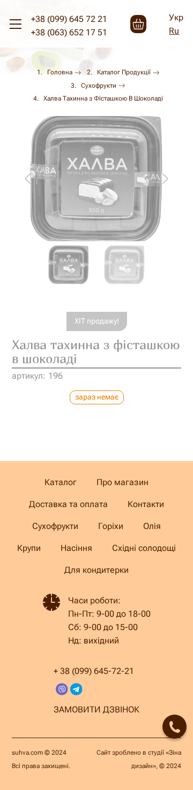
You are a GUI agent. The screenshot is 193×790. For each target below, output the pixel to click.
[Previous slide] (28, 178)
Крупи (29, 548)
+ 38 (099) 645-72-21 (94, 671)
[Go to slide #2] (124, 265)
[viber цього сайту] (62, 689)
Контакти (146, 504)
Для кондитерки (96, 570)
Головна (59, 72)
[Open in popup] (174, 727)
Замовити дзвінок (96, 709)
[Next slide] (164, 178)
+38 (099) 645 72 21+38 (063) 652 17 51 (69, 25)
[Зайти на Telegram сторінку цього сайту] (76, 689)
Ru (174, 31)
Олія (152, 526)
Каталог (60, 482)
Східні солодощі (144, 548)
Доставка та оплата (68, 504)
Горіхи (110, 526)
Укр (176, 17)
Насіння (76, 548)
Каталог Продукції (124, 72)
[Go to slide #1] (68, 265)
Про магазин (122, 482)
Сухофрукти (98, 85)
